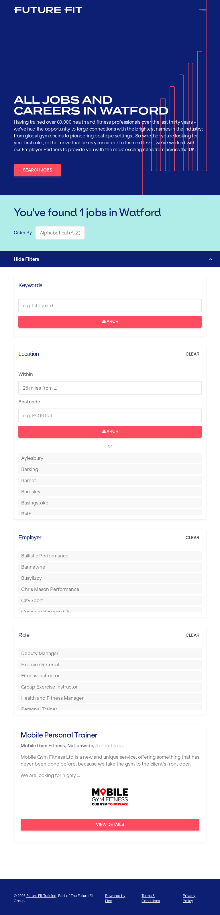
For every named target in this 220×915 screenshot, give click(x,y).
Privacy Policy (189, 898)
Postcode (29, 402)
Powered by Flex (115, 898)
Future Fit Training (41, 896)
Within (25, 374)
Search (110, 321)
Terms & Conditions (151, 898)
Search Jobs (37, 170)
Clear (192, 354)
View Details (110, 824)
